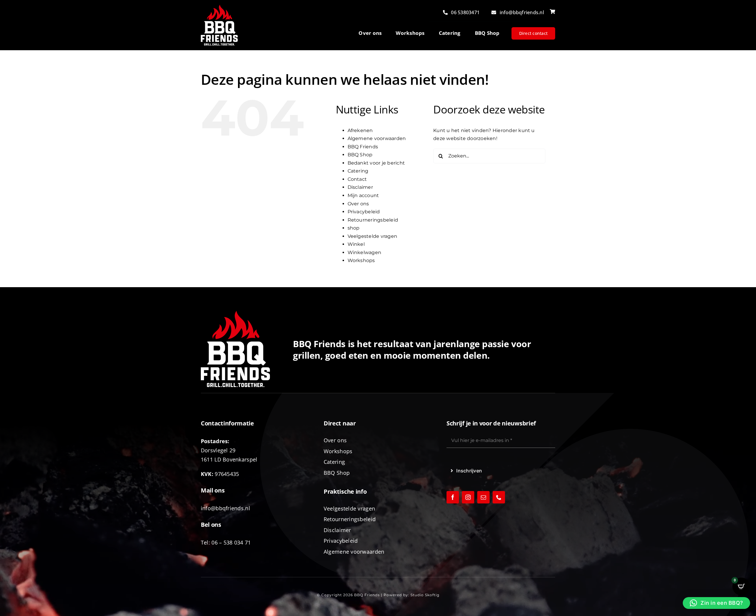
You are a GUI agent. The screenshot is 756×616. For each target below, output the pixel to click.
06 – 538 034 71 (231, 542)
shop (354, 228)
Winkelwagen (365, 252)
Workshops (361, 260)
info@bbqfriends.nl (225, 508)
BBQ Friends (363, 146)
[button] (716, 603)
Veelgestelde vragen (372, 236)
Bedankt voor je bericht (376, 163)
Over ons (358, 204)
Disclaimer (360, 187)
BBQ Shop (360, 154)
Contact (357, 179)
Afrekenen (360, 130)
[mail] (483, 497)
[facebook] (453, 497)
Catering (358, 171)
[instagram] (468, 497)
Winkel (356, 244)
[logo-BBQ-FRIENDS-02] (219, 7)
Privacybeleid (364, 211)
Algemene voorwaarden (377, 138)
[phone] (499, 497)
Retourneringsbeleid (373, 220)
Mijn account (363, 195)
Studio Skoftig (424, 595)
